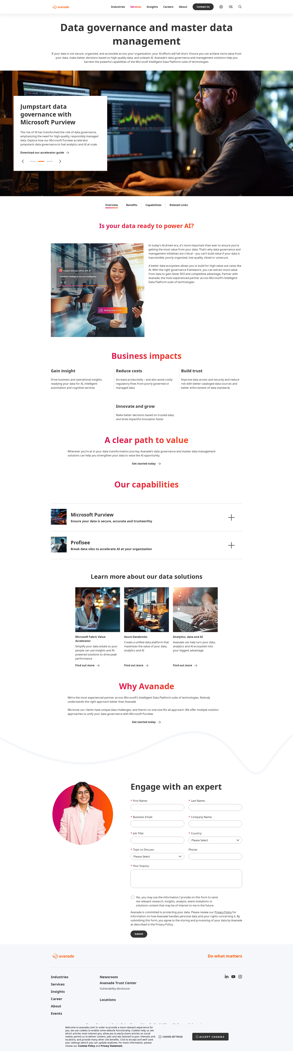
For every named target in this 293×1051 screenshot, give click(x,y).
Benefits (131, 205)
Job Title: (137, 833)
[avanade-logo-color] (61, 7)
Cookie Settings (173, 1036)
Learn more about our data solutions (146, 576)
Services (135, 7)
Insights (152, 7)
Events (56, 1013)
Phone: (193, 849)
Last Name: (197, 801)
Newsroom (109, 977)
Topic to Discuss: (142, 849)
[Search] (240, 7)
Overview (111, 205)
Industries (118, 7)
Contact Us (203, 6)
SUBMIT (139, 933)
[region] (146, 1036)
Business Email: (142, 817)
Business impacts (146, 356)
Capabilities (153, 205)
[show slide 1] (33, 159)
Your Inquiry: (140, 866)
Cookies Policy (86, 1045)
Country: (195, 833)
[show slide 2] (41, 159)
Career (56, 999)
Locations (108, 999)
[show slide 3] (49, 159)
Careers (168, 7)
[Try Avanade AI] (231, 7)
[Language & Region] (224, 7)
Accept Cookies (211, 1036)
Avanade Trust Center (118, 983)
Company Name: (200, 817)
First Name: (139, 801)
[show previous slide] (22, 159)
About (183, 7)
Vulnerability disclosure (115, 988)
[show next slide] (60, 159)
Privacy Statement (111, 1045)
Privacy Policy (223, 912)
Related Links (179, 205)
